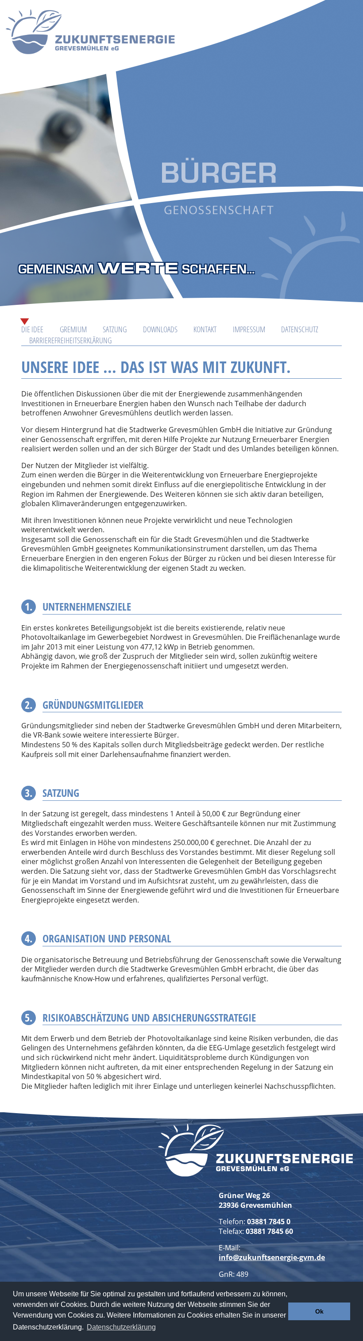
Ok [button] (319, 1311)
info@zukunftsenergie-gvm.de (272, 1257)
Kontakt (204, 329)
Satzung (115, 329)
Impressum (249, 329)
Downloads (160, 329)
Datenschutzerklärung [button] (121, 1327)
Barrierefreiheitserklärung (70, 340)
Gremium (73, 329)
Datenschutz (299, 329)
